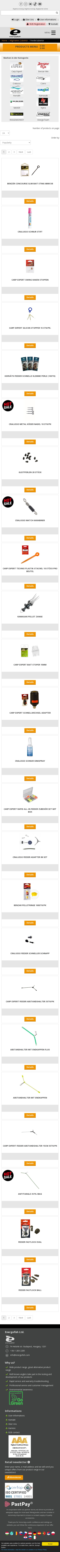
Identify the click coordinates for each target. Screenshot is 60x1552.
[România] (16, 1533)
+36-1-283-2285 (17, 1350)
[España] (39, 1533)
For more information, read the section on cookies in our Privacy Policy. (24, 1550)
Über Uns (29, 19)
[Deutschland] (35, 1533)
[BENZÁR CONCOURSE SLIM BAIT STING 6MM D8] (30, 170)
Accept (50, 1544)
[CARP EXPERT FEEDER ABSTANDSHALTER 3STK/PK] (30, 987)
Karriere (11, 1428)
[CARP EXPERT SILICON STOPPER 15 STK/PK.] (30, 314)
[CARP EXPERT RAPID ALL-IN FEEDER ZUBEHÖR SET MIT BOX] (30, 795)
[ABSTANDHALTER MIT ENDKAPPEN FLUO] (30, 1036)
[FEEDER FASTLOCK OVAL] (30, 1228)
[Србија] (48, 1533)
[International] (12, 1533)
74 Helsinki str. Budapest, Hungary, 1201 (28, 1346)
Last (29, 152)
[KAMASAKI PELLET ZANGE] (30, 603)
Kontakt (54, 24)
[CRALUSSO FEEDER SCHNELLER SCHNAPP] (30, 939)
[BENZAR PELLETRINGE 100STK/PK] (30, 891)
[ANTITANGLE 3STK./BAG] (30, 1180)
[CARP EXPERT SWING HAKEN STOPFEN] (30, 266)
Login (16, 19)
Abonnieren (15, 1477)
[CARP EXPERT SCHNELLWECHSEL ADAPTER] (30, 699)
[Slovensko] (21, 1533)
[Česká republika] (25, 1533)
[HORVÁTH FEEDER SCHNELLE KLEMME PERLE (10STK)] (30, 362)
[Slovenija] (30, 1537)
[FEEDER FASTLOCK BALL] (30, 1276)
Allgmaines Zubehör (19, 40)
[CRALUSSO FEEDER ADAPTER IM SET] (30, 843)
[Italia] (35, 1537)
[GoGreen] (14, 1397)
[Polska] (53, 1533)
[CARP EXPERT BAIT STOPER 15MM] (30, 651)
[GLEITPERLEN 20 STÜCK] (30, 458)
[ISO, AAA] (19, 1489)
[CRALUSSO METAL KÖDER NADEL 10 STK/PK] (30, 410)
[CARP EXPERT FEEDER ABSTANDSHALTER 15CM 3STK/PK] (30, 1132)
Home (4, 40)
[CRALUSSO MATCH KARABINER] (30, 506)
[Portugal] (44, 1533)
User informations (47, 19)
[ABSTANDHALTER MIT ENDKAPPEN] (30, 1084)
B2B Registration (37, 24)
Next (21, 152)
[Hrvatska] (25, 1537)
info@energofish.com (20, 1355)
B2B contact (14, 1432)
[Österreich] (30, 1533)
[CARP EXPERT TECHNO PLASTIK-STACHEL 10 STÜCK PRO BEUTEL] (30, 554)
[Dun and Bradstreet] (18, 1446)
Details (30, 201)
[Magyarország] (7, 1533)
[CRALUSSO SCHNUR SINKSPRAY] (30, 747)
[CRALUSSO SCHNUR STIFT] (30, 218)
